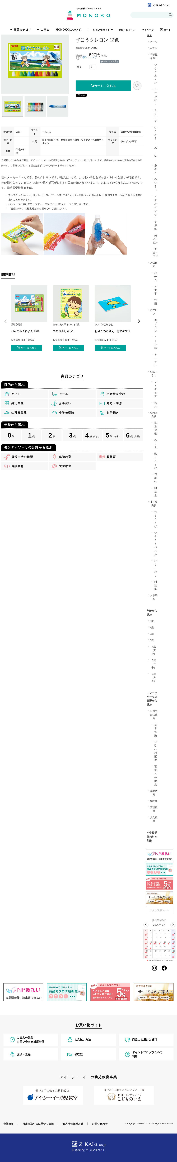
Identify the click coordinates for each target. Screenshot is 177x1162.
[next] (172, 924)
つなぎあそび (155, 73)
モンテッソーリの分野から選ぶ (152, 698)
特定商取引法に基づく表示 (38, 1123)
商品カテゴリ (22, 29)
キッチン (155, 360)
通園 (155, 302)
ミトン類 (155, 342)
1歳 (152, 627)
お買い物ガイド (101, 29)
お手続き (153, 597)
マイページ (148, 29)
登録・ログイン (127, 29)
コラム (45, 29)
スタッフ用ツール (159, 910)
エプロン (155, 325)
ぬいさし (155, 184)
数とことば (155, 460)
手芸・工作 (155, 253)
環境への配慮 (155, 775)
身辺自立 (153, 264)
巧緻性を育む (153, 56)
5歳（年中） (153, 664)
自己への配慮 (155, 751)
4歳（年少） (153, 650)
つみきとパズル (155, 543)
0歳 (152, 621)
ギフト (153, 48)
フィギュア (155, 389)
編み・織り (155, 239)
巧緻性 (155, 478)
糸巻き (155, 169)
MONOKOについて (68, 29)
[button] (5, 321)
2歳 (152, 633)
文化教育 (153, 819)
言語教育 (153, 809)
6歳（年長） (153, 678)
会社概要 (8, 1123)
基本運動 (155, 730)
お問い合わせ (100, 1123)
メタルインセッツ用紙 (155, 212)
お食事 (155, 290)
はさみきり (155, 134)
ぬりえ (155, 444)
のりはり (155, 153)
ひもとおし (155, 568)
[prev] (145, 924)
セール (153, 41)
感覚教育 (153, 793)
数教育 (153, 801)
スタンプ (155, 115)
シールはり (155, 96)
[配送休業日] (146, 935)
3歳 (152, 640)
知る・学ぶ (153, 373)
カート (167, 29)
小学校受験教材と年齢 (152, 836)
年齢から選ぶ (152, 612)
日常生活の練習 (153, 715)
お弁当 (155, 276)
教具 (155, 404)
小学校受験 (153, 503)
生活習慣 (155, 428)
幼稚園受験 (153, 414)
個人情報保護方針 (73, 1123)
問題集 (155, 492)
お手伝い (153, 312)
